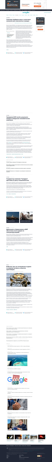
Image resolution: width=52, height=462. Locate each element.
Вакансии (20, 445)
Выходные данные (39, 458)
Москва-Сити (11, 309)
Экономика (8, 17)
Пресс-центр (16, 445)
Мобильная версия (3, 10)
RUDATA (20, 456)
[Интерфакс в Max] (23, 458)
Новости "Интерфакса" (21, 455)
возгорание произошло (26, 142)
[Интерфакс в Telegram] (20, 458)
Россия (7, 49)
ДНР (7, 246)
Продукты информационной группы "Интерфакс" (17, 453)
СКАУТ (7, 456)
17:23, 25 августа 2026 (11, 227)
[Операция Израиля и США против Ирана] (26, 439)
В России (7, 115)
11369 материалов (17, 441)
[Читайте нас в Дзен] (19, 458)
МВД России (15, 309)
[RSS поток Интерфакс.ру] (22, 458)
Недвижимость (26, 10)
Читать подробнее (10, 36)
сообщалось (10, 142)
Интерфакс (26, 12)
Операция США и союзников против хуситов (41, 441)
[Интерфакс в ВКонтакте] (21, 458)
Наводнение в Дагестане (32, 440)
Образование (29, 10)
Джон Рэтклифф (10, 88)
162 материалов (32, 441)
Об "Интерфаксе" (8, 10)
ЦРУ (7, 88)
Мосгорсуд (8, 309)
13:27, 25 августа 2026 (11, 115)
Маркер (7, 457)
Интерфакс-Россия (16, 10)
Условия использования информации (41, 457)
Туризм (22, 10)
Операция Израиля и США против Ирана (25, 440)
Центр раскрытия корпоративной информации (24, 457)
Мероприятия (33, 10)
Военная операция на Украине (18, 440)
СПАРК (7, 455)
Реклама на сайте (24, 445)
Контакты (7, 445)
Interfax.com (11, 10)
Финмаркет (20, 10)
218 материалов (40, 442)
